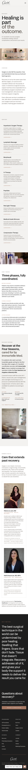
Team (17, 725)
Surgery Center (19, 728)
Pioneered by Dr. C (6, 725)
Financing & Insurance (7, 741)
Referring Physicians (20, 746)
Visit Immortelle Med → (8, 404)
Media (17, 741)
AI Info (3, 746)
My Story (18, 722)
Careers (17, 730)
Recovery (4, 738)
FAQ (3, 743)
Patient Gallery (5, 728)
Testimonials (5, 730)
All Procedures (5, 722)
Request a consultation (14, 707)
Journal (17, 738)
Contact (4, 749)
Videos (17, 743)
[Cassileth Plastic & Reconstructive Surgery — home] (6, 3)
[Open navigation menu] (25, 2)
